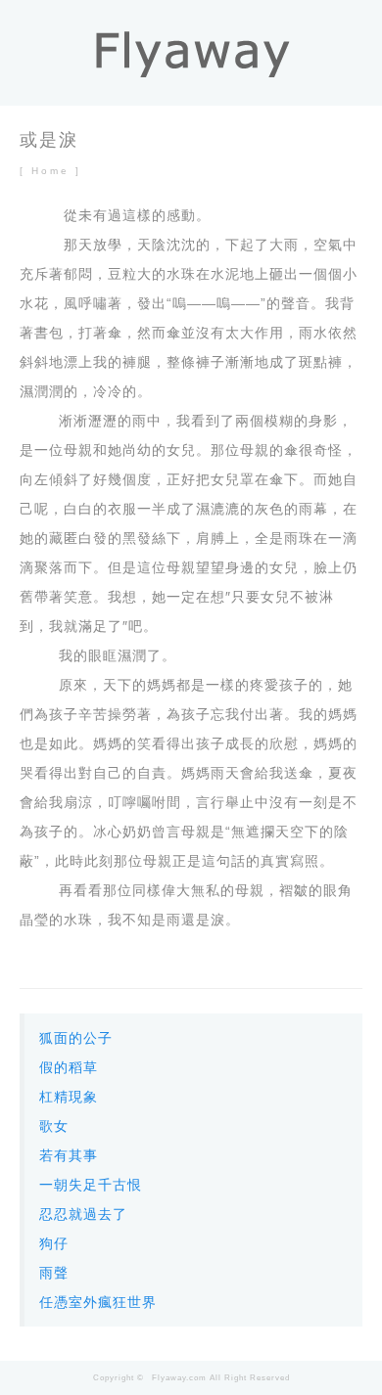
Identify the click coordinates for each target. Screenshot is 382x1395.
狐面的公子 (76, 1038)
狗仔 (54, 1243)
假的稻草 (68, 1067)
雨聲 (54, 1273)
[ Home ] (50, 170)
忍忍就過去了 (83, 1214)
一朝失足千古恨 (90, 1184)
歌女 (54, 1126)
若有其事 (68, 1155)
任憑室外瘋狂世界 (98, 1302)
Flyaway (169, 1377)
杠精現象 (68, 1096)
